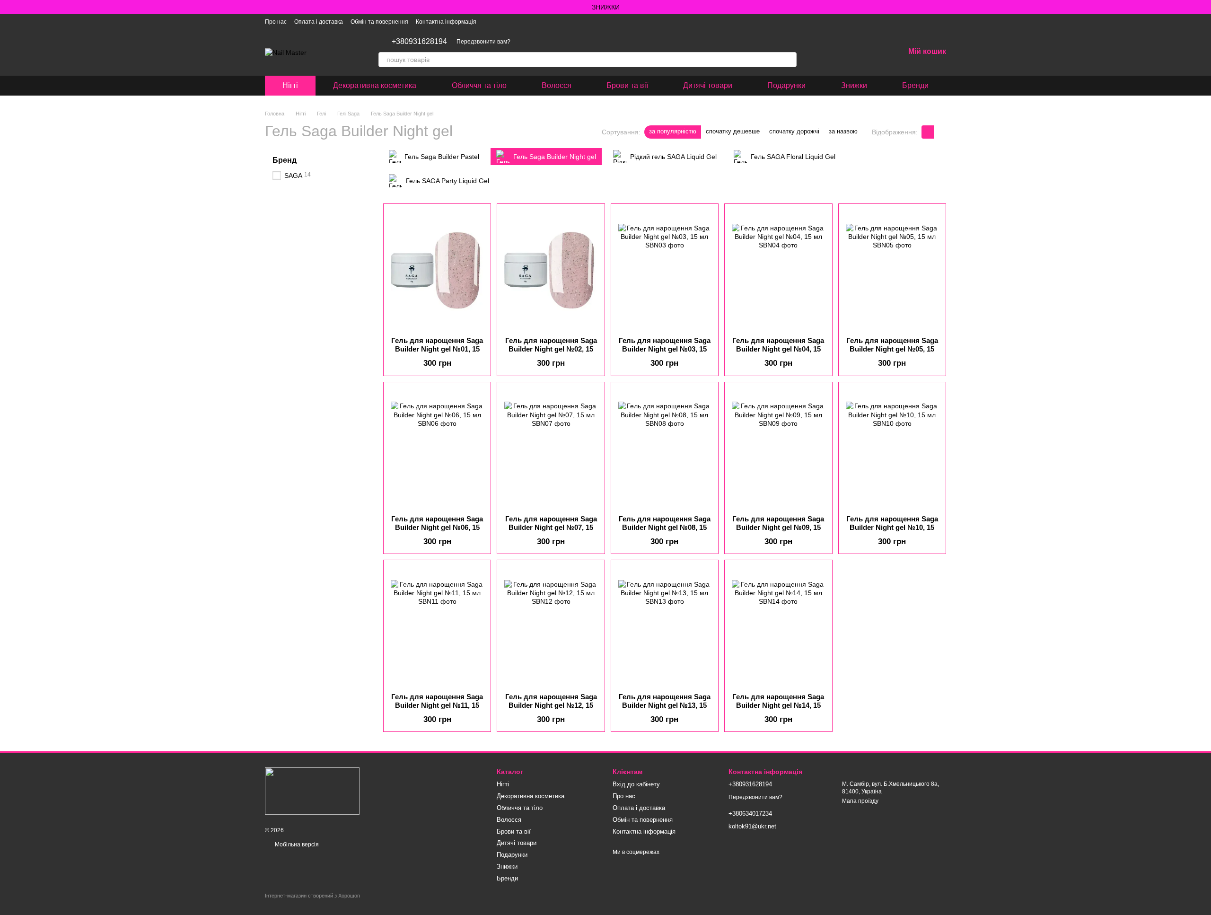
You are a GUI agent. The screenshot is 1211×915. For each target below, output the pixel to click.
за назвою (843, 131)
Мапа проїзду (860, 801)
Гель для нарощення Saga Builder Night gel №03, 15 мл (665, 348)
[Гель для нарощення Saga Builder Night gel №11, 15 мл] (437, 626)
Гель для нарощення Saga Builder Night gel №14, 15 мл (778, 705)
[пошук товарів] (789, 59)
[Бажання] (872, 52)
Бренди (915, 85)
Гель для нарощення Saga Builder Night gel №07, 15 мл (551, 527)
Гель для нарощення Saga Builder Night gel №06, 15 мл (437, 527)
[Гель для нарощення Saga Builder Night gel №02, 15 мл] (550, 270)
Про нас (276, 21)
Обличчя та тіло (479, 85)
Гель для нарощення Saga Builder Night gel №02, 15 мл (551, 348)
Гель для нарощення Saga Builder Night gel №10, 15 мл (892, 527)
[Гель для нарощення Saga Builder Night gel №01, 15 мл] (437, 270)
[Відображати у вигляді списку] (940, 131)
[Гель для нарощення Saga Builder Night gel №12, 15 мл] (550, 626)
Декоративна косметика (374, 85)
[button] (1203, 7)
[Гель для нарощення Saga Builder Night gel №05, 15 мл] (892, 270)
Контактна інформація (446, 21)
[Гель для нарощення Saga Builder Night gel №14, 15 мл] (778, 626)
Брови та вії (627, 85)
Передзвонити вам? (483, 41)
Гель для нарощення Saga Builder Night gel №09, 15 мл (778, 527)
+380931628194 (419, 41)
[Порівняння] (847, 52)
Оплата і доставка (318, 21)
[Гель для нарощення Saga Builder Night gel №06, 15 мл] (437, 448)
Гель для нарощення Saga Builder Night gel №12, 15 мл (551, 705)
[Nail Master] (312, 790)
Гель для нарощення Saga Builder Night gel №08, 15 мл (665, 527)
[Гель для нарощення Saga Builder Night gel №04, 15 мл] (778, 270)
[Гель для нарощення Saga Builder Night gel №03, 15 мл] (664, 270)
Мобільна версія (296, 844)
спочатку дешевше (733, 131)
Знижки (854, 85)
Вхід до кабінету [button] (636, 784)
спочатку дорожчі (794, 131)
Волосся (556, 85)
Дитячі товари (707, 85)
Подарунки (786, 85)
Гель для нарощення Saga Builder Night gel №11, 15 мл (437, 705)
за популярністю (672, 131)
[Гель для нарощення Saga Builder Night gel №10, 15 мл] (892, 448)
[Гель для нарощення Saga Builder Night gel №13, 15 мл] (664, 626)
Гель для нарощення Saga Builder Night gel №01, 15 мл (437, 348)
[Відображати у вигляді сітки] (927, 131)
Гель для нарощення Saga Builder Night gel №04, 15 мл (778, 348)
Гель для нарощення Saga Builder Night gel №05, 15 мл (892, 348)
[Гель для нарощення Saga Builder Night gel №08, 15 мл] (664, 448)
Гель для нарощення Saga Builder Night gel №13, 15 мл (665, 705)
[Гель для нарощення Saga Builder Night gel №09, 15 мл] (778, 448)
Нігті (290, 85)
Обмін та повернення (379, 21)
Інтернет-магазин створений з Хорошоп (312, 895)
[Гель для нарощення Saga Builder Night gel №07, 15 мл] (550, 448)
